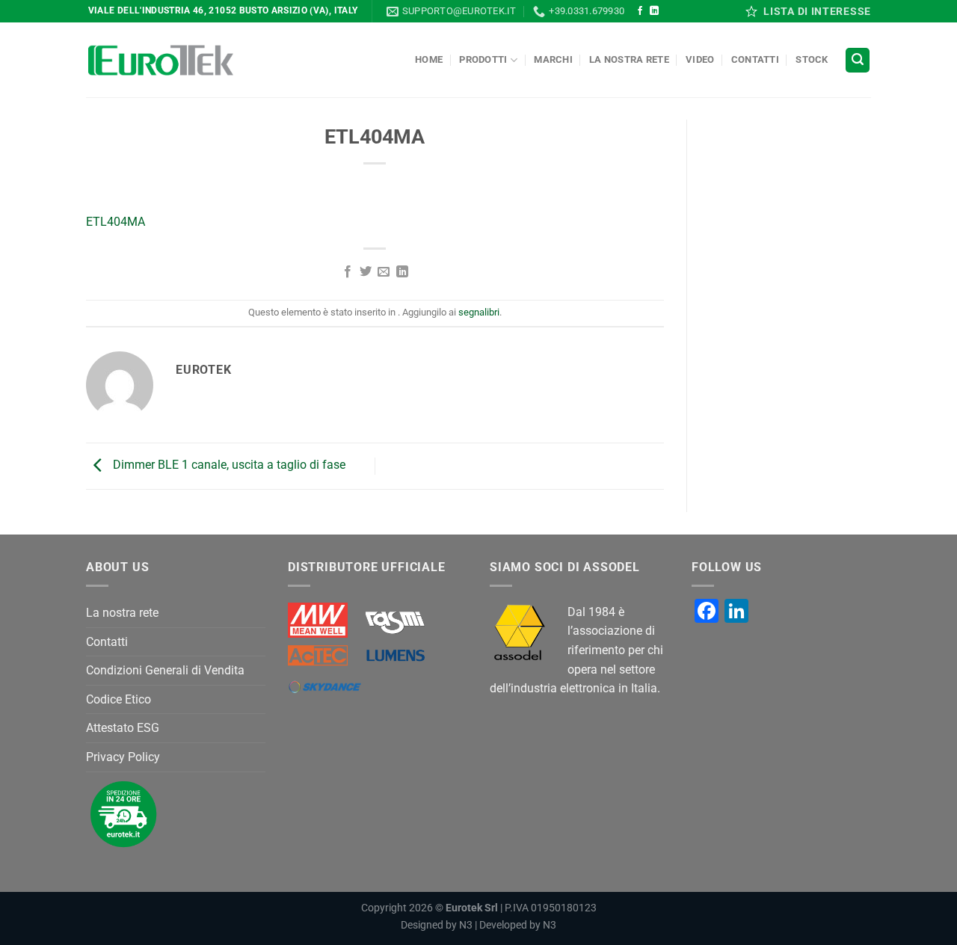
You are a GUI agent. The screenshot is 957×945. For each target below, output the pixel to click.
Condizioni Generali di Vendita (165, 670)
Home (429, 59)
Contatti (755, 59)
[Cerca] (858, 60)
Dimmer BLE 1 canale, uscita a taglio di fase (227, 465)
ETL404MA (115, 222)
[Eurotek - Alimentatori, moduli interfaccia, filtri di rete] (161, 61)
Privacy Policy (123, 757)
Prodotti (483, 59)
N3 (466, 925)
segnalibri (478, 312)
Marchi (553, 59)
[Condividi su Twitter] (366, 272)
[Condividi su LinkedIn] (402, 272)
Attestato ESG (122, 728)
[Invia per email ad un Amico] (384, 272)
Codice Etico (118, 699)
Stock (812, 59)
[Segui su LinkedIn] (654, 11)
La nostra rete (629, 59)
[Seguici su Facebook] (640, 11)
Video (700, 59)
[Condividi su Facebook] (347, 272)
